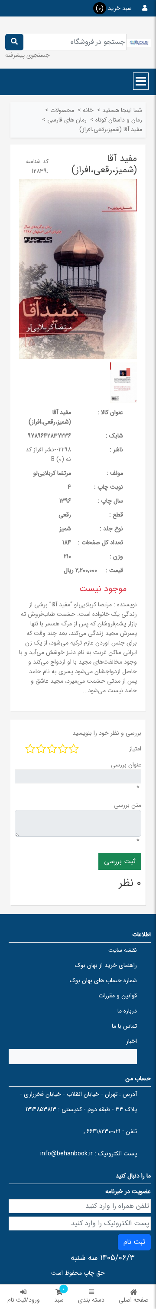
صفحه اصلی (134, 1300)
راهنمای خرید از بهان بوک (106, 965)
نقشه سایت (122, 950)
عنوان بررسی (126, 765)
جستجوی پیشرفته (27, 55)
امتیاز (135, 748)
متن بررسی (127, 805)
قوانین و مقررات (117, 995)
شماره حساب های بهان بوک (103, 980)
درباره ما (127, 1011)
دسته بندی (91, 1300)
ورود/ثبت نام (23, 1300)
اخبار (131, 1041)
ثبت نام (134, 1242)
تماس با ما (124, 1026)
